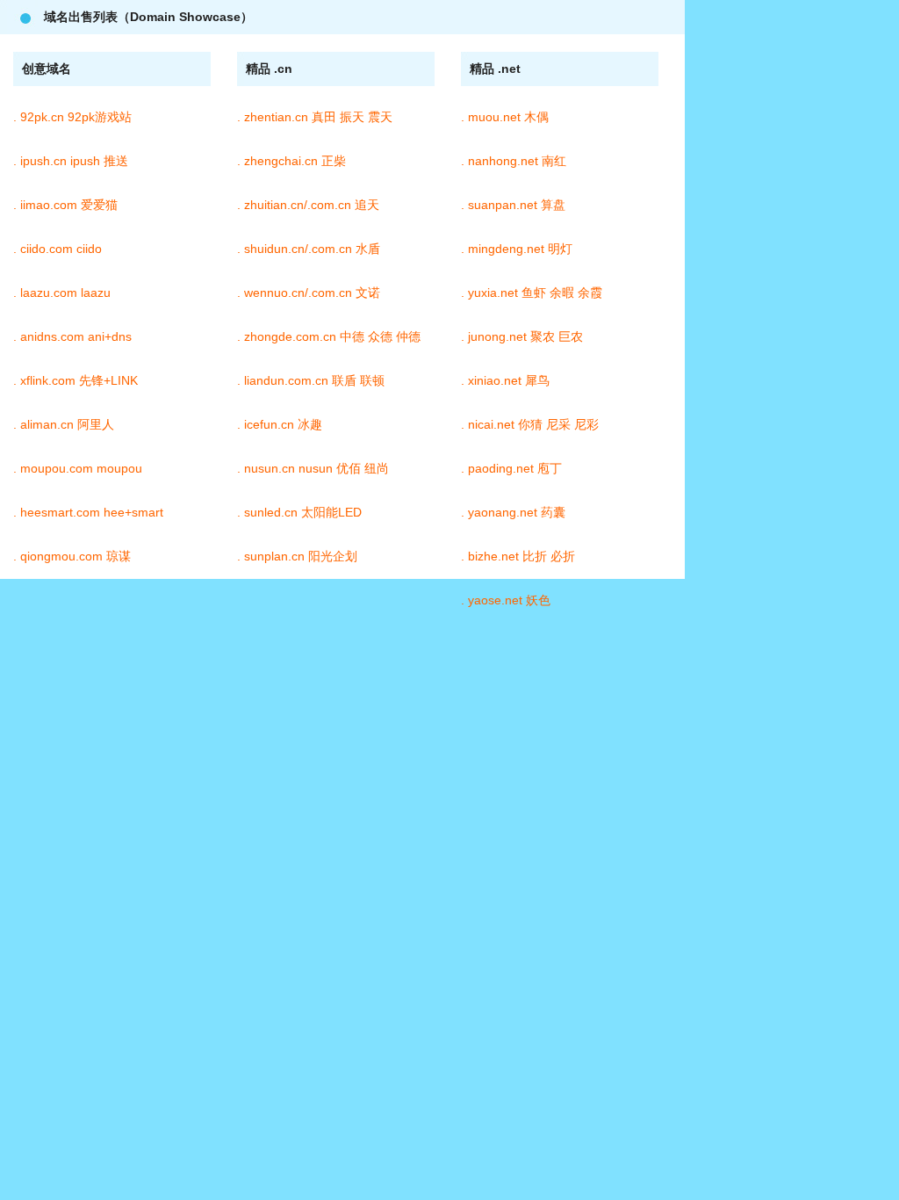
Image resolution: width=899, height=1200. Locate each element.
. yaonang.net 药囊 (513, 512)
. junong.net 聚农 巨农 (522, 336)
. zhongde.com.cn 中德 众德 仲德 (329, 336)
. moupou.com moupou (77, 468)
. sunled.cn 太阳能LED (299, 512)
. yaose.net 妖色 (505, 600)
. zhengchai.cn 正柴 (291, 161)
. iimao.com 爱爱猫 (65, 205)
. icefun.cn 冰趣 (279, 424)
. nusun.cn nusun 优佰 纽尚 (313, 468)
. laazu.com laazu (62, 293)
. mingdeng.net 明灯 (516, 249)
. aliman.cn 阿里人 (63, 424)
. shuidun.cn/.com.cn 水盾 (308, 249)
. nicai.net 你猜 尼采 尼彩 (530, 424)
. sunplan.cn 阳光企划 (297, 556)
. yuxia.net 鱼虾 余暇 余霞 (531, 293)
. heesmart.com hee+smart (88, 512)
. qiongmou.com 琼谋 (72, 556)
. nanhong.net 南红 (513, 161)
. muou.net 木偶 (505, 117)
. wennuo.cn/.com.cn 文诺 (308, 293)
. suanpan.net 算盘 (513, 205)
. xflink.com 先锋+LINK (75, 380)
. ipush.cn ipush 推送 (70, 161)
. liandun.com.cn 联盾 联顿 (311, 380)
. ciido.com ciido (57, 249)
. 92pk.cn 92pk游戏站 (72, 117)
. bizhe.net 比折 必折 (518, 556)
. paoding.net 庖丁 (511, 468)
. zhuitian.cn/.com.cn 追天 (308, 205)
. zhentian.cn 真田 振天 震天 (314, 117)
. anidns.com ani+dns (72, 336)
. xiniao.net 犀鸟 (505, 380)
